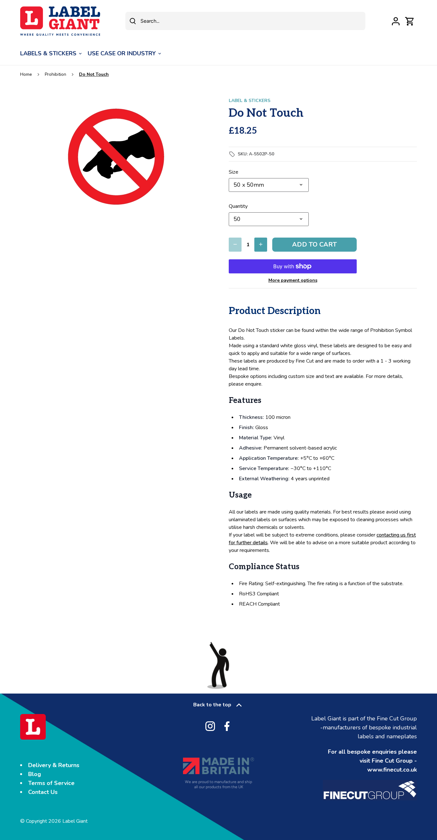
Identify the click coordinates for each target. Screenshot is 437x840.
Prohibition (55, 74)
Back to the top (212, 704)
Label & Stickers (249, 101)
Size (233, 172)
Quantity (238, 206)
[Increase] (260, 245)
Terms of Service (51, 783)
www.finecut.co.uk (392, 769)
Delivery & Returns (53, 765)
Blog (34, 774)
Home (26, 74)
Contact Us (43, 792)
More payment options (292, 280)
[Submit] (132, 21)
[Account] (396, 21)
